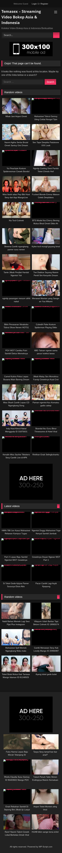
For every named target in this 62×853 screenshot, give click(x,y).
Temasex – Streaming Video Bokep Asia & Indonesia (21, 17)
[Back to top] (54, 846)
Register (44, 4)
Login (34, 4)
